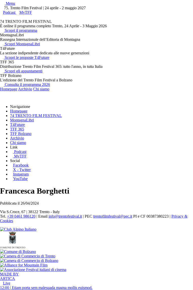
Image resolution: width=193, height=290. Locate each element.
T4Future (17, 124)
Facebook (21, 165)
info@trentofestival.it (65, 216)
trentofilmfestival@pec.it (112, 216)
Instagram (21, 174)
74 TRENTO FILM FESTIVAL (36, 115)
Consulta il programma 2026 (27, 84)
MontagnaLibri (22, 120)
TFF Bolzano (20, 133)
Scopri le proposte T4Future (26, 57)
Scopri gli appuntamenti (23, 71)
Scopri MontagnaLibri (22, 44)
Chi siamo (41, 89)
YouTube (20, 179)
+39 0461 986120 (21, 216)
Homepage (8, 89)
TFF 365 (17, 129)
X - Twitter (22, 170)
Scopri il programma (20, 30)
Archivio (25, 89)
